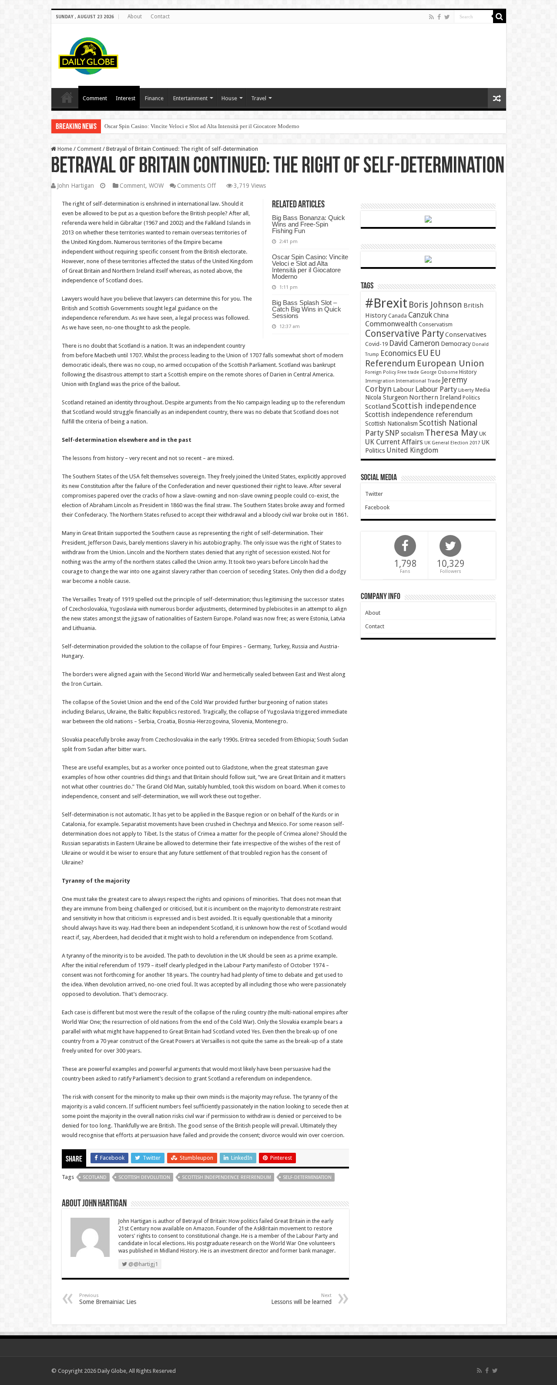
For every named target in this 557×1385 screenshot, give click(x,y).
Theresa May (451, 432)
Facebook (377, 507)
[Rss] (431, 17)
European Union (450, 363)
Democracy (456, 343)
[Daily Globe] (88, 54)
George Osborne (439, 372)
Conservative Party (404, 333)
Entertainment (190, 98)
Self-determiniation (307, 1177)
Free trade (408, 372)
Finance (154, 98)
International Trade (418, 381)
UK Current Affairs (394, 442)
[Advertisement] (341, 51)
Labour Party (436, 389)
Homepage (67, 97)
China (441, 315)
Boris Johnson (435, 305)
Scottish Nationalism (391, 423)
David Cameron (414, 343)
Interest (125, 98)
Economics (398, 353)
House (229, 98)
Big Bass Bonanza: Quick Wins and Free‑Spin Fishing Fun (308, 224)
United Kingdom (412, 450)
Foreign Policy (380, 372)
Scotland (95, 1177)
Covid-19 (376, 344)
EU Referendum (403, 358)
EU (423, 353)
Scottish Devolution (144, 1177)
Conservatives (466, 335)
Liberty (466, 390)
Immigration (380, 381)
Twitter (374, 494)
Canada (397, 316)
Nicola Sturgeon (386, 397)
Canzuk (420, 315)
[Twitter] (447, 17)
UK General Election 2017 (452, 443)
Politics (471, 398)
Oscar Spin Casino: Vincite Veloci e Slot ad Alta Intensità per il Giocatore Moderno (201, 126)
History (467, 372)
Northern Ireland (435, 397)
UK (482, 433)
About (135, 17)
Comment (95, 98)
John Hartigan (75, 185)
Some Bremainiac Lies (107, 1299)
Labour (403, 389)
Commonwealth (391, 323)
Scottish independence (434, 405)
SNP (392, 432)
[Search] (499, 16)
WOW (156, 185)
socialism (412, 433)
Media (482, 389)
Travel (258, 98)
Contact (160, 17)
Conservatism (436, 324)
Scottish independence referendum (226, 1177)
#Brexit (386, 303)
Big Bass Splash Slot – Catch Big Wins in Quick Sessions (306, 309)
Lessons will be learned (301, 1299)
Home (64, 149)
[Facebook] (439, 17)
